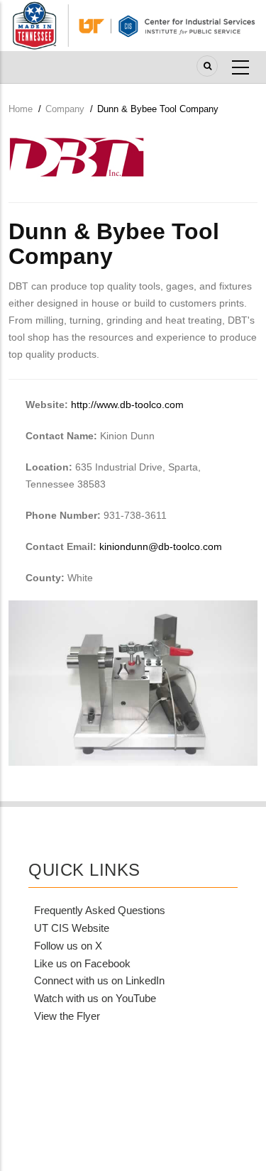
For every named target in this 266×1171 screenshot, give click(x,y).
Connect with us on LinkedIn (99, 980)
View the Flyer (67, 1016)
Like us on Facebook (82, 963)
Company (64, 109)
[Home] (133, 25)
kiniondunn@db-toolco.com (160, 546)
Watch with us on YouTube (95, 998)
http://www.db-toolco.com (127, 404)
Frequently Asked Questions (99, 910)
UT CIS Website (71, 928)
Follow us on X (68, 946)
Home (21, 109)
